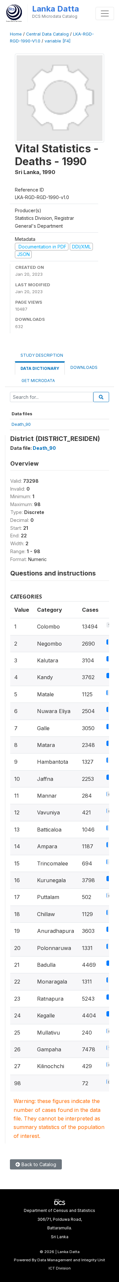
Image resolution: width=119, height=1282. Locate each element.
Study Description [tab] (41, 355)
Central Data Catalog (47, 34)
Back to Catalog (38, 1164)
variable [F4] (57, 40)
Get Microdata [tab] (37, 380)
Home (16, 34)
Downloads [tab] (84, 367)
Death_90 (21, 424)
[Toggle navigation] (105, 13)
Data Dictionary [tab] (39, 368)
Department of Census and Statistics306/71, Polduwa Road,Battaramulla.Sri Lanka (59, 1223)
